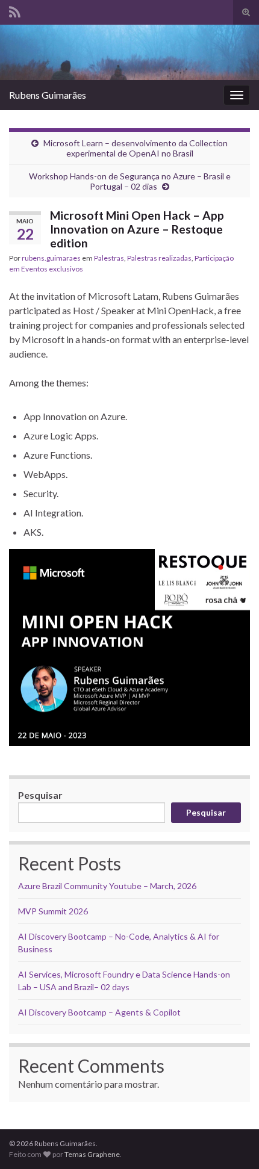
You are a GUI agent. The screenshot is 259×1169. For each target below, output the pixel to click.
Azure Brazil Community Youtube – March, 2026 (107, 886)
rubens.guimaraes (51, 257)
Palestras (109, 257)
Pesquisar (40, 795)
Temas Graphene (92, 1154)
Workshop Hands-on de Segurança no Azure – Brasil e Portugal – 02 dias (130, 181)
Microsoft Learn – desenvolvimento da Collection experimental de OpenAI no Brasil (135, 148)
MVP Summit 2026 (53, 911)
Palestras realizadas (159, 257)
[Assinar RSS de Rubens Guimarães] (14, 10)
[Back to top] (232, 1142)
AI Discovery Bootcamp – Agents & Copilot (99, 1012)
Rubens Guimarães (47, 95)
